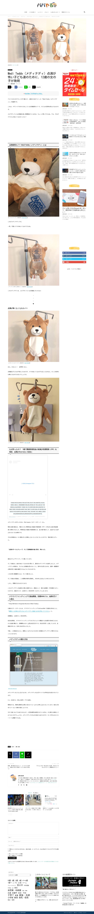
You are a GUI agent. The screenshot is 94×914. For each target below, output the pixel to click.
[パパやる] (47, 5)
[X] (24, 785)
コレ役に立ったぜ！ (54, 12)
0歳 (9, 880)
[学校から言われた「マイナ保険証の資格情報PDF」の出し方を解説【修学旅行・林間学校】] (65, 121)
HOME (25, 12)
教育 (16, 897)
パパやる (54, 779)
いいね (84, 252)
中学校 (9, 888)
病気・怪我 (18, 746)
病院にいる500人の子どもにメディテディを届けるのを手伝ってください (29, 611)
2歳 (16, 880)
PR (13, 883)
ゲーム (24, 883)
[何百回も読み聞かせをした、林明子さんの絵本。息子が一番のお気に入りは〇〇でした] (65, 105)
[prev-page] (9, 814)
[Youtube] (27, 785)
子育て (11, 895)
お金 (20, 883)
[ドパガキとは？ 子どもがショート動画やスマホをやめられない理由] (65, 136)
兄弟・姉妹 (24, 890)
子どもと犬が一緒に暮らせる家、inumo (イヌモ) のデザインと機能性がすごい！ (47, 766)
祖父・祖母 (11, 900)
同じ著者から (35, 792)
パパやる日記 (31, 12)
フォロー (83, 255)
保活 (15, 888)
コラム (46, 12)
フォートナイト (12, 885)
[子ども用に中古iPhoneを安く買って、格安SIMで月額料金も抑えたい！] (74, 198)
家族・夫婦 (24, 895)
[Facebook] (19, 785)
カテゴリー (11, 872)
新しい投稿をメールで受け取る (16, 855)
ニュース (39, 12)
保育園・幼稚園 (14, 890)
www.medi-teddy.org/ (12, 688)
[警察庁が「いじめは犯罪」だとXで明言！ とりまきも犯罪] (51, 799)
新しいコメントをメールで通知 (16, 854)
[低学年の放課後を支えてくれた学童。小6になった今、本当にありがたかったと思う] (65, 154)
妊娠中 (14, 893)
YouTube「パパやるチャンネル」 (34, 93)
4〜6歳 (25, 880)
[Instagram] (22, 785)
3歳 (20, 880)
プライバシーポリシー (68, 912)
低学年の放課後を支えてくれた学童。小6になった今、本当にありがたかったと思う (77, 154)
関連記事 (30, 792)
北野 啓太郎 (13, 83)
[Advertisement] (31, 130)
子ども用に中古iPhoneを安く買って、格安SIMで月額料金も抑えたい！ (74, 210)
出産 (9, 893)
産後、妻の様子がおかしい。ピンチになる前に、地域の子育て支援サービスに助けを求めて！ (19, 767)
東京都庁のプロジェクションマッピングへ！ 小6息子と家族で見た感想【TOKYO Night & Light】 (15, 810)
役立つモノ (23, 16)
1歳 (13, 880)
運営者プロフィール (66, 12)
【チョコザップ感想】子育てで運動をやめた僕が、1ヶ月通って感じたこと (33, 810)
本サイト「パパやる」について (80, 912)
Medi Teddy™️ (15, 65)
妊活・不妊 (22, 893)
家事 (16, 895)
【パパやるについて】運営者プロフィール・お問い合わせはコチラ (43, 782)
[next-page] (11, 814)
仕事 (12, 888)
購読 (84, 262)
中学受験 (26, 885)
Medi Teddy (12, 516)
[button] (84, 12)
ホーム (9, 16)
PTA (16, 883)
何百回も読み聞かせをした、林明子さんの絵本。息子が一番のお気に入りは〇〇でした (77, 105)
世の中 (13, 746)
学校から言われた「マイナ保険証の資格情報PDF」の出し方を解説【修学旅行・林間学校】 (77, 121)
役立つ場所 (9, 806)
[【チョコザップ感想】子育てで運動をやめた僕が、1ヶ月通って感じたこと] (33, 799)
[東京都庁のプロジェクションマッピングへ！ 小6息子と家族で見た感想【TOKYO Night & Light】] (16, 799)
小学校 (10, 897)
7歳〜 (10, 883)
